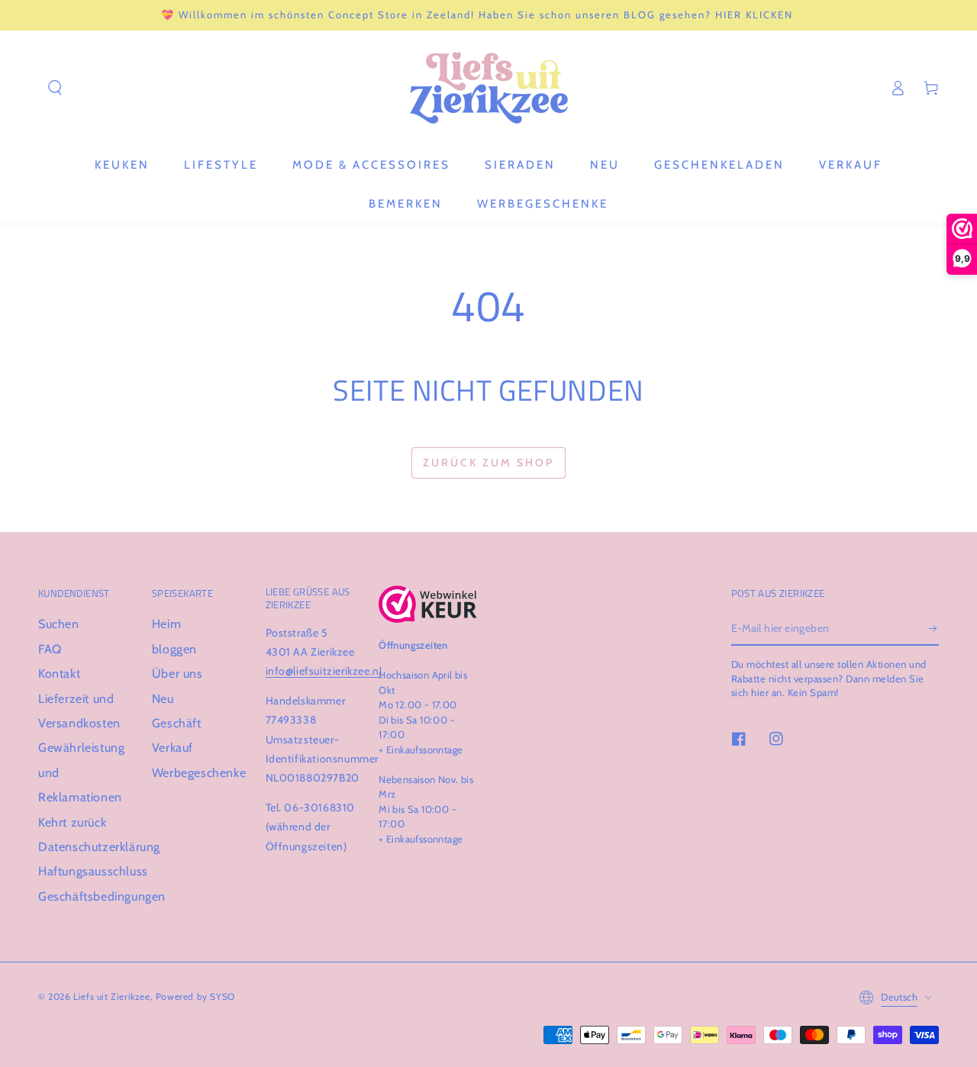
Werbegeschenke (199, 773)
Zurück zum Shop (488, 462)
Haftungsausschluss (93, 871)
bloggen (174, 649)
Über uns (177, 673)
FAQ (50, 649)
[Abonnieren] (934, 628)
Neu (163, 698)
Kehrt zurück (72, 822)
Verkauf (172, 747)
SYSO (222, 996)
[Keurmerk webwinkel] (428, 604)
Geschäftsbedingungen (102, 896)
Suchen (58, 624)
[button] (55, 88)
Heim (166, 624)
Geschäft (177, 723)
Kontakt (59, 673)
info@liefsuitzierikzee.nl (324, 671)
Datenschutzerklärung (99, 847)
